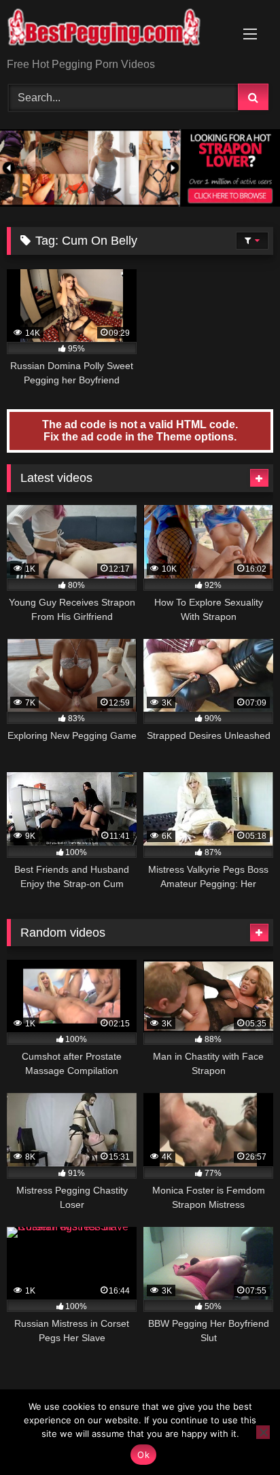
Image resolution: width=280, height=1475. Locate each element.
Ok (143, 1454)
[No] (263, 1432)
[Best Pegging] (115, 30)
